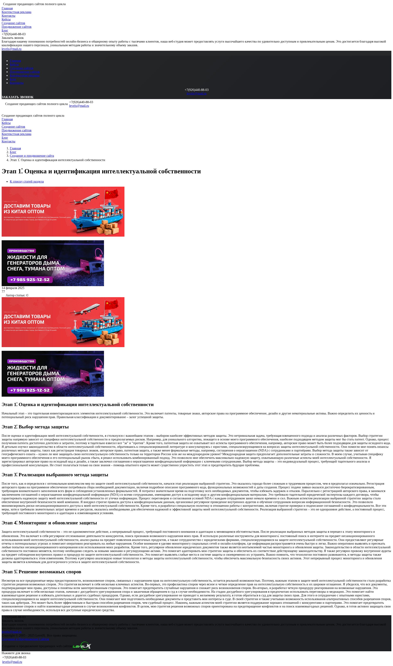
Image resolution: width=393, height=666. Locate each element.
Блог (5, 30)
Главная (7, 8)
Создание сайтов (13, 23)
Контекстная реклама (16, 12)
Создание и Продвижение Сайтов (25, 639)
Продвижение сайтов (17, 26)
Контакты (8, 15)
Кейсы (6, 19)
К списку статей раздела (27, 181)
